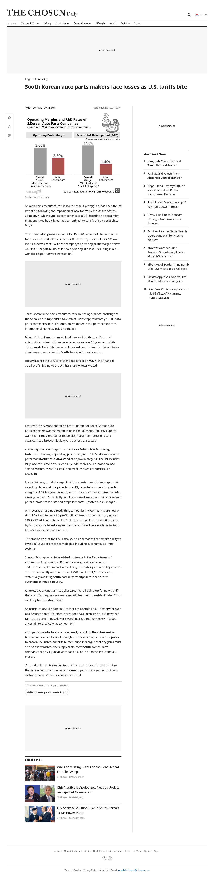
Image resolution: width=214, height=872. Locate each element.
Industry (42, 79)
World (138, 851)
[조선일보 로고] (42, 13)
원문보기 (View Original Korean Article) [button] (45, 692)
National (58, 851)
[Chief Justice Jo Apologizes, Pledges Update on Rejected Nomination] (40, 793)
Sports (157, 851)
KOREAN (203, 14)
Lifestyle (129, 851)
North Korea (99, 851)
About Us (103, 870)
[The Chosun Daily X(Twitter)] (110, 858)
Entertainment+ (115, 851)
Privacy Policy (90, 870)
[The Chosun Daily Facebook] (105, 858)
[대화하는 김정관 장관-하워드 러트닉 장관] (40, 814)
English (29, 79)
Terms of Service (73, 870)
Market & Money (72, 851)
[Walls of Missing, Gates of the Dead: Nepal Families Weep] (40, 773)
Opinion (148, 851)
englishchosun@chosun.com (133, 870)
